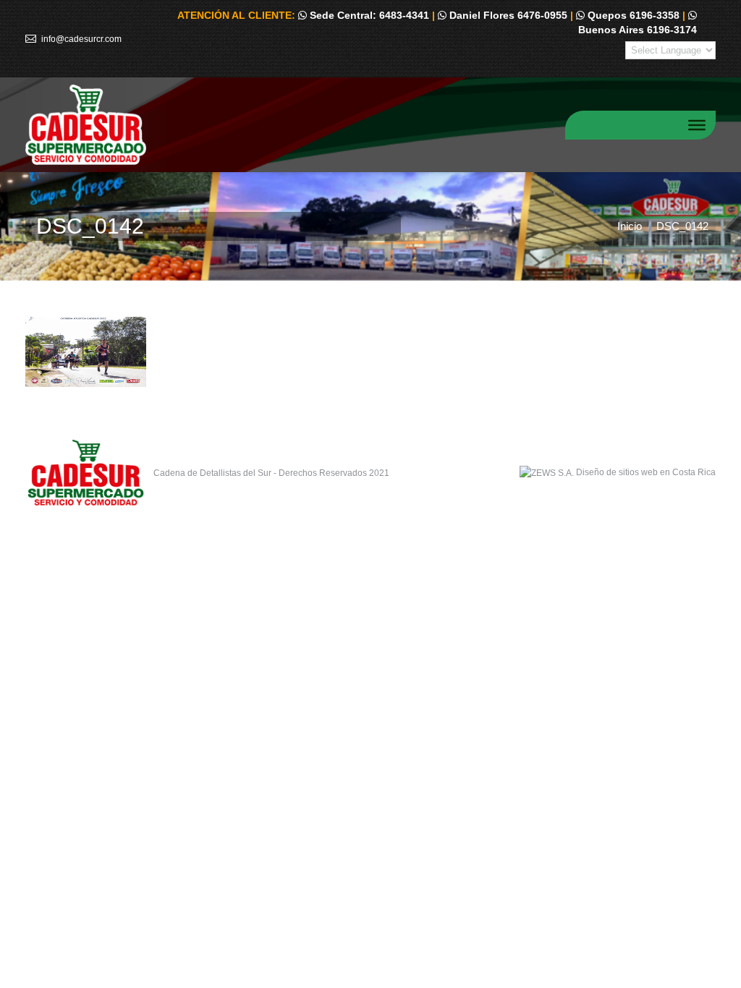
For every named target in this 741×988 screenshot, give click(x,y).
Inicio (629, 226)
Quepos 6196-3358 (632, 15)
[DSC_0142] (370, 352)
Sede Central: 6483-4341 (368, 15)
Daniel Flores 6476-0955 (506, 15)
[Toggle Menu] (697, 124)
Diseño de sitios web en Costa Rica (646, 472)
